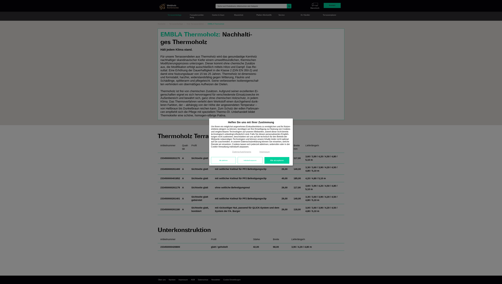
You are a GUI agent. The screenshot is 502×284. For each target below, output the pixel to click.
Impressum (264, 152)
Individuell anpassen (250, 160)
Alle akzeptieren (277, 160)
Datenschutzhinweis (241, 152)
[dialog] (251, 142)
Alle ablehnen (223, 160)
